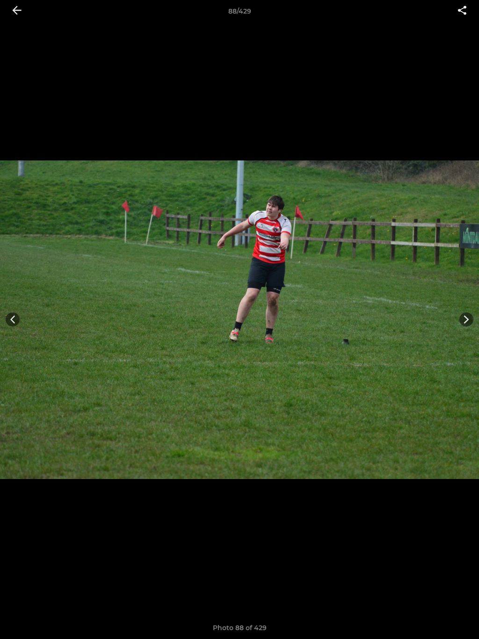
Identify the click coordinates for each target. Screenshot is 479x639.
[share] (462, 11)
